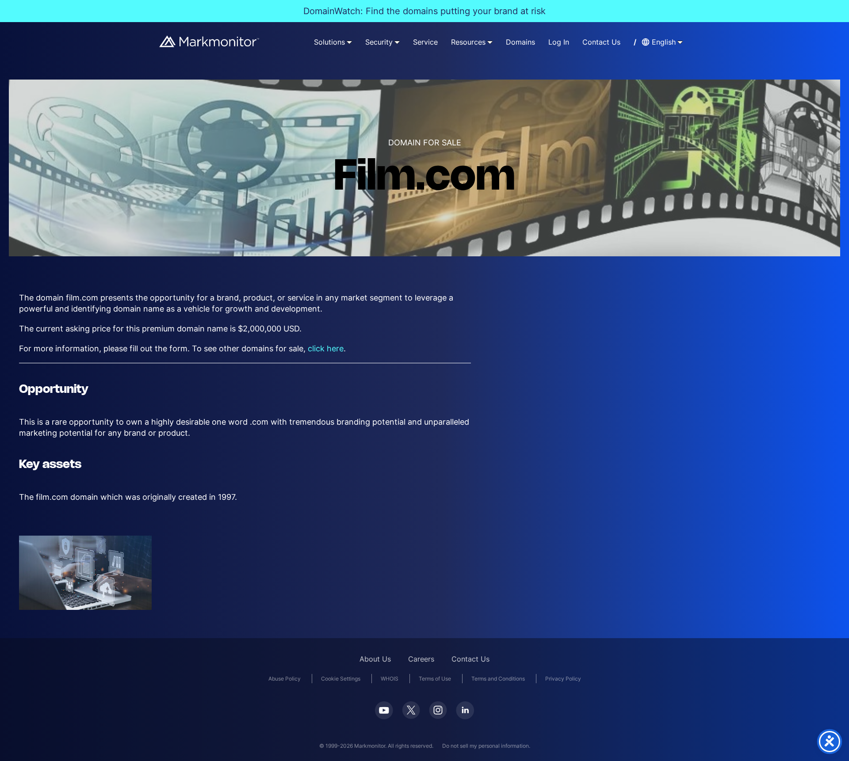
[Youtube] (384, 710)
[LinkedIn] (465, 710)
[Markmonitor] (209, 41)
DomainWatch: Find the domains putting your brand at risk (424, 11)
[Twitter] (411, 710)
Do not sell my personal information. (486, 745)
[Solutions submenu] (349, 42)
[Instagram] (438, 710)
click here (326, 348)
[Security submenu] (397, 42)
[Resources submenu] (490, 42)
